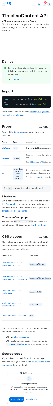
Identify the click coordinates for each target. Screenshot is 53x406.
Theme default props (15, 217)
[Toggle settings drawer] (49, 4)
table (43, 127)
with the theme (39, 225)
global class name (20, 337)
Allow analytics (17, 399)
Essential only (31, 399)
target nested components (14, 210)
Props (7, 126)
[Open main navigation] (4, 4)
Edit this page (28, 373)
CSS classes (12, 236)
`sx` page (37, 177)
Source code (12, 353)
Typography (19, 132)
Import (8, 91)
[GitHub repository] (39, 4)
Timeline (15, 79)
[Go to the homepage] (9, 3)
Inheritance (9, 196)
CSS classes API (36, 162)
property (18, 344)
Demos (8, 61)
